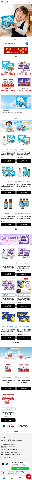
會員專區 (14, 440)
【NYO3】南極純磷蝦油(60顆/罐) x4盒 (8, 413)
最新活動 (3, 440)
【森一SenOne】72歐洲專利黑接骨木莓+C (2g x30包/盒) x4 (23, 331)
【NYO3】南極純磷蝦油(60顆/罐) (8, 381)
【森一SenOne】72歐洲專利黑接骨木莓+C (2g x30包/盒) (23, 299)
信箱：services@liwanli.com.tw (9, 452)
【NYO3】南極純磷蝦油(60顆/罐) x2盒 (24, 381)
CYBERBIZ (16, 473)
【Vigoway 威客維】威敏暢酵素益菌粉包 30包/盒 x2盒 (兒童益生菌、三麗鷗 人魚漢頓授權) (23, 154)
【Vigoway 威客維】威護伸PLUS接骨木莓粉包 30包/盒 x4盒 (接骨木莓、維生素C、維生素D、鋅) (8, 299)
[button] (15, 56)
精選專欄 (19, 440)
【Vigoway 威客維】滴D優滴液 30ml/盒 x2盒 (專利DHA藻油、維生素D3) (8, 217)
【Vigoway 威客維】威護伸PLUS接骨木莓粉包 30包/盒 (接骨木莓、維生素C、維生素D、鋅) (8, 267)
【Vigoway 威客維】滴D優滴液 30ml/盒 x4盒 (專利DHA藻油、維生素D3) (23, 217)
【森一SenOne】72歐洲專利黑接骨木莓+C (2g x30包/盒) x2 (8, 331)
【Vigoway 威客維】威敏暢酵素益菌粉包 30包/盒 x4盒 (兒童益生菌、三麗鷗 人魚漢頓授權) (8, 186)
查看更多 (16, 229)
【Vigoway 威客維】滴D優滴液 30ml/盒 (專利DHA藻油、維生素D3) (23, 186)
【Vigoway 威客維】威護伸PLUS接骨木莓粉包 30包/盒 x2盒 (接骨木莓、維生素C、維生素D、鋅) (23, 267)
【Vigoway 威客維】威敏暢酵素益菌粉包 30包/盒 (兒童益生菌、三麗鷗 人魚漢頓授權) (8, 154)
